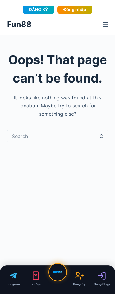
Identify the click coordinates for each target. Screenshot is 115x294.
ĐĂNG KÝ (38, 9)
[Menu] (105, 24)
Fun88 (19, 24)
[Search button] (102, 136)
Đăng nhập (74, 9)
